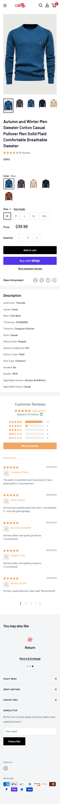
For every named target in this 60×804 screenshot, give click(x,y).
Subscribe (14, 741)
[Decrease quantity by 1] (19, 237)
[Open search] (40, 5)
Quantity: (8, 237)
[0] (54, 5)
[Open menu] (5, 5)
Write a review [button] (30, 445)
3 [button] (31, 603)
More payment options (30, 268)
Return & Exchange (30, 658)
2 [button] (25, 603)
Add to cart (30, 250)
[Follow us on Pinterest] (5, 768)
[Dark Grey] (21, 184)
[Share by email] (54, 280)
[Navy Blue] (45, 184)
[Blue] (9, 184)
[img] (10, 467)
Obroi (6, 159)
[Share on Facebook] (35, 280)
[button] (11, 152)
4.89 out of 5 (39, 410)
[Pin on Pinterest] (41, 280)
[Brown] (9, 196)
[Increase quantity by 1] (36, 237)
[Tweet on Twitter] (48, 280)
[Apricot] (33, 184)
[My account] (47, 5)
